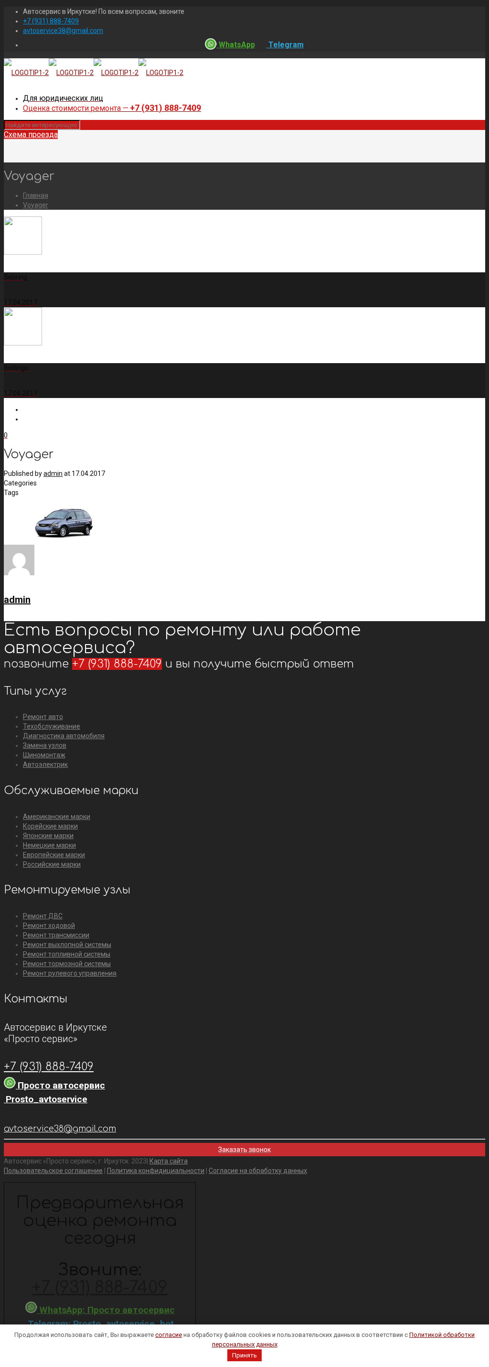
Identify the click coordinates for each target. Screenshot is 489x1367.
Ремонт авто (43, 717)
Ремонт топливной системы (66, 954)
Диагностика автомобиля (64, 736)
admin (53, 473)
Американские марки (56, 816)
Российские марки (52, 864)
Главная (35, 195)
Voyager (35, 205)
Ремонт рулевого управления (70, 973)
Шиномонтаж (44, 755)
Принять (244, 1355)
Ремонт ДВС (43, 916)
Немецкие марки (49, 845)
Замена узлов (44, 745)
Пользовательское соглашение (53, 1170)
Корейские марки (50, 826)
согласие (168, 1334)
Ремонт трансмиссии (56, 935)
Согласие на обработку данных (258, 1170)
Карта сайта (168, 1161)
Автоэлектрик (45, 764)
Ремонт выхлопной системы (67, 944)
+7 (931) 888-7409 (51, 21)
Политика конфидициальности (155, 1170)
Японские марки (48, 836)
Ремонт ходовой (49, 925)
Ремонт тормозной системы (67, 964)
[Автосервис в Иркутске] (93, 72)
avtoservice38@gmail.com (63, 30)
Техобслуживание (51, 726)
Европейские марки (54, 855)
